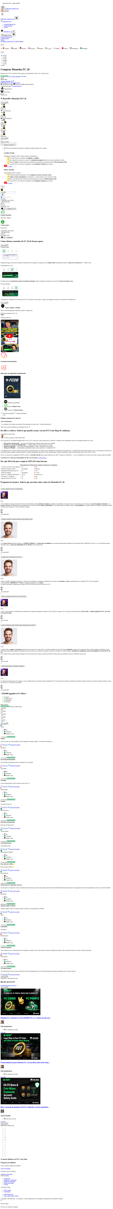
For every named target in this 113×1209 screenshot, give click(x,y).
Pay (4, 209)
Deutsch (23, 48)
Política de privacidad (9, 1181)
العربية (49, 48)
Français (32, 48)
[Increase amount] (2, 194)
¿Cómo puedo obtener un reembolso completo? (12, 666)
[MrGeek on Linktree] (5, 1129)
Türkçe (65, 48)
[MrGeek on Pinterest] (5, 1148)
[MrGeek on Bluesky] (5, 1150)
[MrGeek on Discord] (5, 1137)
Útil (5, 744)
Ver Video (9, 166)
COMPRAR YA (10, 209)
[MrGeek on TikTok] (5, 1142)
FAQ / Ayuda (7, 1190)
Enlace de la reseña (15, 744)
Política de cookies (9, 1183)
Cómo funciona (17, 86)
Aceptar (3, 65)
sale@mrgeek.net (8, 1194)
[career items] (20, 1014)
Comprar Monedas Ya (6, 81)
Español (6, 48)
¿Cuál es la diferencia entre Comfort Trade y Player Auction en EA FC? (18, 625)
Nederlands (75, 48)
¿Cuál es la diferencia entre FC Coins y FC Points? (13, 596)
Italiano (41, 48)
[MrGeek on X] (5, 1145)
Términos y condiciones (10, 1180)
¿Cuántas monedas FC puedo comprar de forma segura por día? (16, 519)
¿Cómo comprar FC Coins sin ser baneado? (11, 489)
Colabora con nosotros (6, 1174)
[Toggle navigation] (3, 8)
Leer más (3, 1032)
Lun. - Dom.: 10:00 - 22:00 (11, 1196)
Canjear (6, 1184)
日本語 (57, 48)
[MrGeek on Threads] (5, 1140)
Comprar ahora (42, 457)
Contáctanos (7, 1191)
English (15, 48)
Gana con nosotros (5, 1168)
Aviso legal (7, 1178)
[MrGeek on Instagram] (5, 1134)
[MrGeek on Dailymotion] (5, 1153)
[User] (2, 15)
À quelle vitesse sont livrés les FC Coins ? (11, 557)
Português (84, 48)
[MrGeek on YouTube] (5, 1132)
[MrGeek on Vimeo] (5, 1156)
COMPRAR (9, 237)
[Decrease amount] (2, 187)
